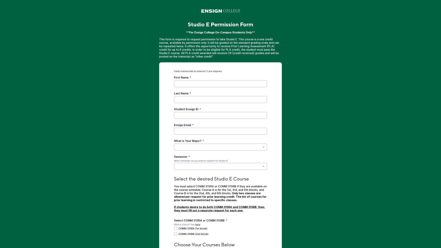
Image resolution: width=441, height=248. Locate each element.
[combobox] (220, 147)
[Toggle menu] (263, 147)
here (197, 224)
